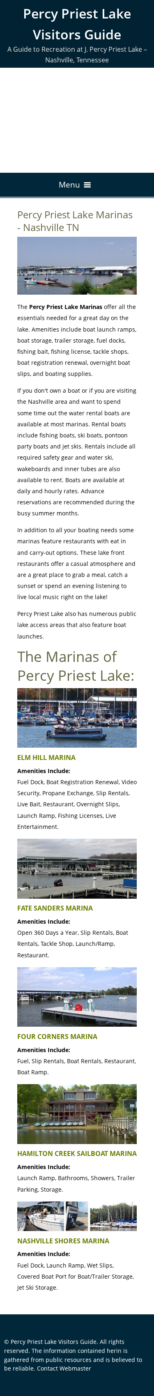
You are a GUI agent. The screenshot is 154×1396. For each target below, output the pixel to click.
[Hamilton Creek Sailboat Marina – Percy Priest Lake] (77, 1114)
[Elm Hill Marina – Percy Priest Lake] (77, 718)
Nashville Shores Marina (63, 1240)
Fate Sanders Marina (55, 908)
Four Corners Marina (57, 1036)
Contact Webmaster (64, 1368)
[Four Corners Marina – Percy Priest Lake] (77, 997)
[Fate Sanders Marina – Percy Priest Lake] (77, 869)
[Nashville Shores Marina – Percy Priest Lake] (77, 1216)
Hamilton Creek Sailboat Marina (77, 1153)
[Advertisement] (77, 120)
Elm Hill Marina (46, 757)
